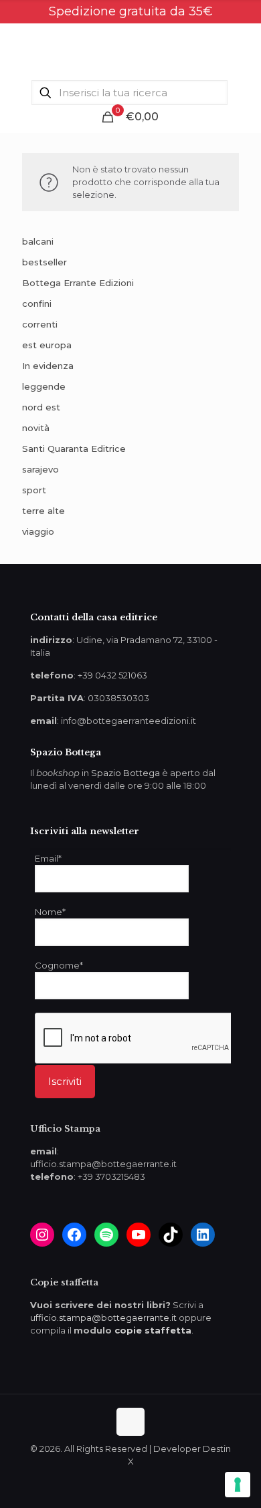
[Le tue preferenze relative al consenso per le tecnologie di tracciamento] (237, 1484)
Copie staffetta (64, 1282)
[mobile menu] (243, 50)
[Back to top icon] (130, 1422)
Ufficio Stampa (65, 1128)
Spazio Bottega (125, 772)
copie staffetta (152, 1330)
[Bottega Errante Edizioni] (130, 50)
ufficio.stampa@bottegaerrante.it (103, 1317)
